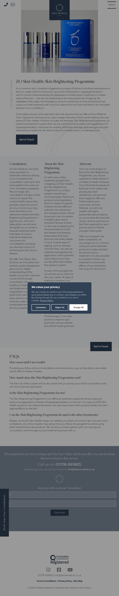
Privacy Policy (46, 300)
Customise (41, 307)
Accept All (78, 307)
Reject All (59, 307)
